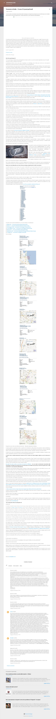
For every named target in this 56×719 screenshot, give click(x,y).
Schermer (21, 507)
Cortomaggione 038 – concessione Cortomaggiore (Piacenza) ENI (19, 227)
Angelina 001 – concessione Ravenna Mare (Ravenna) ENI (17, 224)
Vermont (35, 103)
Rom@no (12, 637)
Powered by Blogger (28, 713)
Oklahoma (31, 154)
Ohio (49, 153)
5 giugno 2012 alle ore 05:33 (15, 608)
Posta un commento (10, 665)
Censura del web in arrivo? (12, 686)
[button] (49, 9)
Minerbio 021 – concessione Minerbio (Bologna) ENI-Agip (17, 229)
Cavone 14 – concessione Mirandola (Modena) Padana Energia (18, 225)
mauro (11, 611)
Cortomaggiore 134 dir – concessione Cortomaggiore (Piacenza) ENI (19, 228)
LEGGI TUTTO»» (47, 683)
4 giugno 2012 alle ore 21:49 (15, 590)
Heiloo (16, 507)
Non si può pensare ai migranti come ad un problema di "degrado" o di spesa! (23, 699)
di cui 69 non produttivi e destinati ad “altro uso (31, 184)
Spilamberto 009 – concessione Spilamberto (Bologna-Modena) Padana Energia (21, 231)
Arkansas (45, 153)
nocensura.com (10, 2)
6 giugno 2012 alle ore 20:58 (15, 645)
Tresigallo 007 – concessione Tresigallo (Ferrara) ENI (16, 232)
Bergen (13, 507)
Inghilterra (43, 154)
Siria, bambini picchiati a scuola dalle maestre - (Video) (18, 674)
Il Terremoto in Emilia (9, 52)
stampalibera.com (12, 556)
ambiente (10, 565)
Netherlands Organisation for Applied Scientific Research (39, 528)
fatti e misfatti (15, 565)
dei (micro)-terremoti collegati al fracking (21, 130)
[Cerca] (51, 3)
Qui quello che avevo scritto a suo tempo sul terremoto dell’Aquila (18, 464)
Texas (35, 154)
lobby (21, 565)
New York (40, 103)
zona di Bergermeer (14, 500)
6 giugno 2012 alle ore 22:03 (15, 655)
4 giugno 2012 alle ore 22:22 (15, 598)
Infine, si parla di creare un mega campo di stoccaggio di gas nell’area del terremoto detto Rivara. (24, 489)
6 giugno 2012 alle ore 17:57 (15, 634)
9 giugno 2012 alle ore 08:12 (15, 663)
